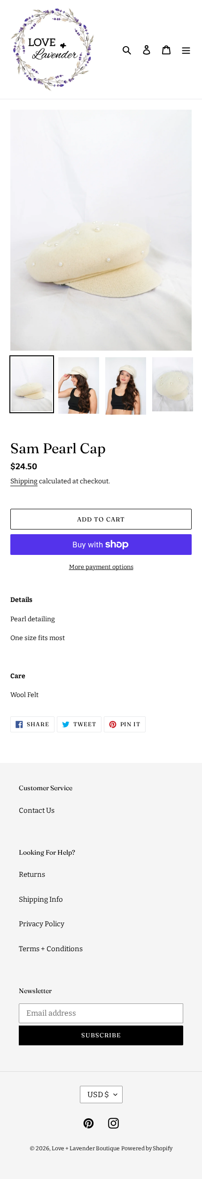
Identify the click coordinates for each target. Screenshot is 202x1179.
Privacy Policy (41, 924)
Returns (32, 874)
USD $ (98, 1094)
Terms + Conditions (51, 949)
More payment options (101, 566)
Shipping (24, 481)
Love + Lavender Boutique (86, 1148)
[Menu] (186, 50)
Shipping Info (41, 899)
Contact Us (36, 810)
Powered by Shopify (146, 1148)
